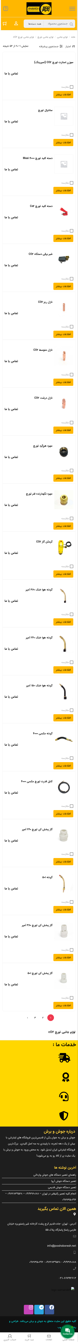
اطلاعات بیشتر (63, 94)
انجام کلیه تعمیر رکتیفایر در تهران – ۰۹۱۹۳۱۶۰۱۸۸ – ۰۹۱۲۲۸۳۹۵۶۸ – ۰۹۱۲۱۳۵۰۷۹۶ (40, 1197)
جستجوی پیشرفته (48, 46)
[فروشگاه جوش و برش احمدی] (39, 8)
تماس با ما (11, 73)
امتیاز (68, 46)
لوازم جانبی (62, 37)
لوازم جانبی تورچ (45, 37)
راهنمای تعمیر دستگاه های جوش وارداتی (54, 1175)
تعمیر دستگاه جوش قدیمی (62, 1187)
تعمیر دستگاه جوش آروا (63, 1181)
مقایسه (65, 87)
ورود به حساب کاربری (16, 23)
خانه (73, 37)
